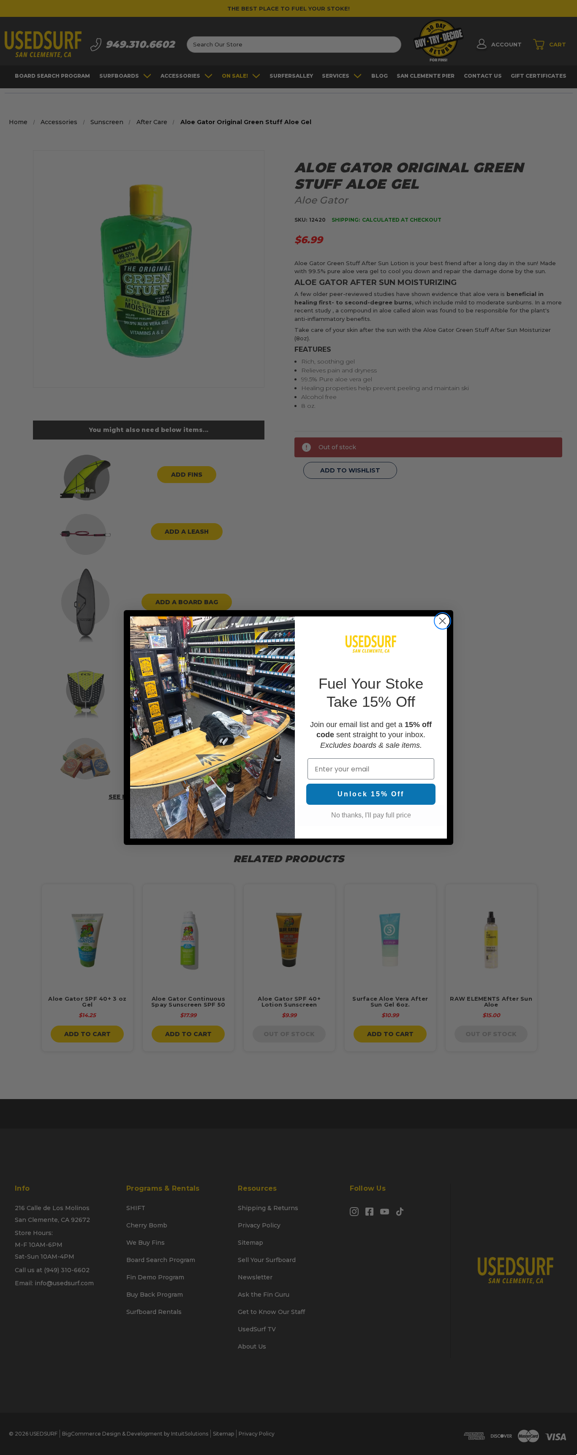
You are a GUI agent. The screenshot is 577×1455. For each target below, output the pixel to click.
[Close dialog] (442, 620)
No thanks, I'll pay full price (371, 815)
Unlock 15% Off (370, 794)
